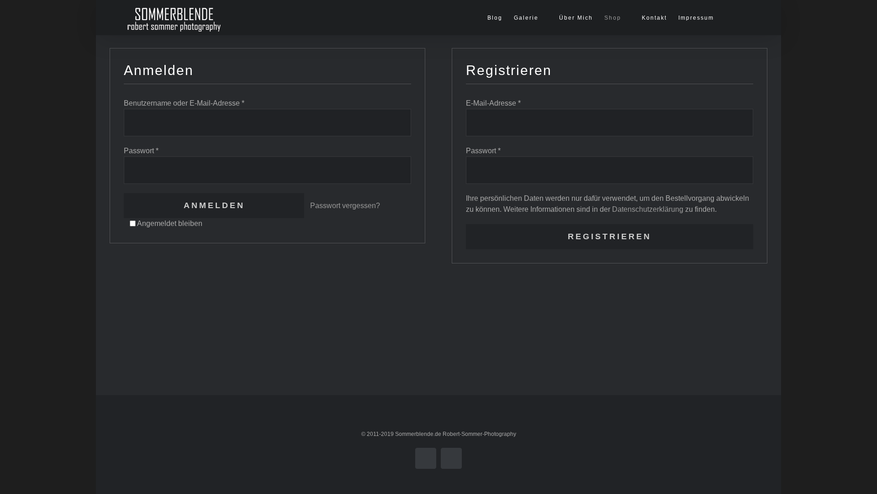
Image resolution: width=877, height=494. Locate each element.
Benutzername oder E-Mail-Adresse (184, 103)
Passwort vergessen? (345, 205)
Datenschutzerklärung (647, 209)
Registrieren (609, 236)
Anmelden (214, 205)
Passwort (141, 151)
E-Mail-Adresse (493, 103)
